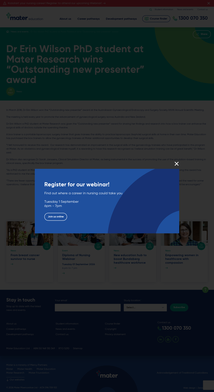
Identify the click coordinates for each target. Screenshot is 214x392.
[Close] (176, 163)
